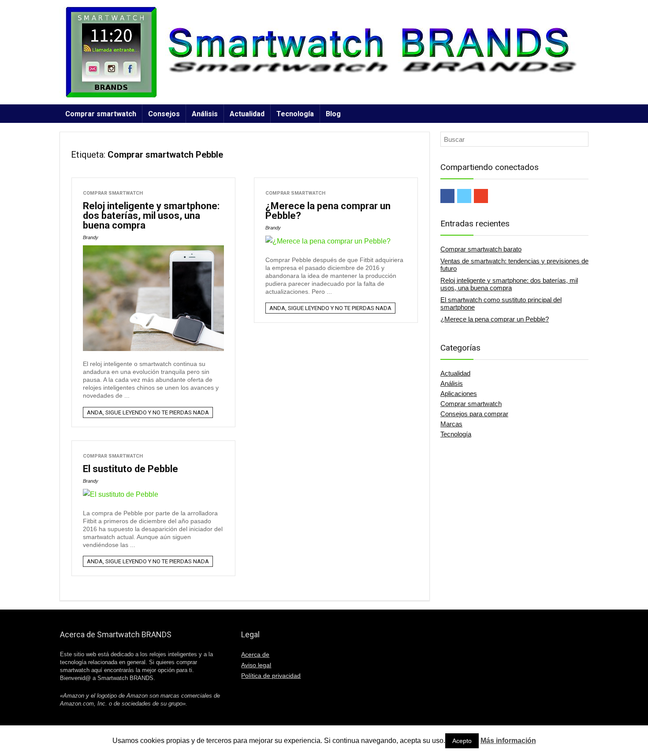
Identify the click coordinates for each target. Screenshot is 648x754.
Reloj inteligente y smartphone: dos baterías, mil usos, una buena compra (151, 215)
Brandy (90, 237)
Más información (508, 740)
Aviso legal (256, 665)
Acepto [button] (462, 740)
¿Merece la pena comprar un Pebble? (328, 210)
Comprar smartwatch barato (480, 249)
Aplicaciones (458, 393)
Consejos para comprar (474, 414)
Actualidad (247, 114)
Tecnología (295, 114)
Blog (333, 114)
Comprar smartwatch (100, 114)
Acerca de (255, 654)
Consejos (164, 114)
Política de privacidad (271, 675)
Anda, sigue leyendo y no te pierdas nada (148, 412)
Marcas (451, 424)
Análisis (205, 114)
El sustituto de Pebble (130, 468)
